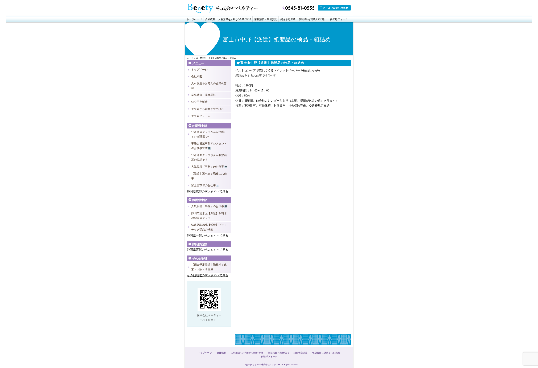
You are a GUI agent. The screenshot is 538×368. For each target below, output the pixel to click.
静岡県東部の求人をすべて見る (207, 191)
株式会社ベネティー (270, 364)
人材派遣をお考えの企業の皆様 (235, 19)
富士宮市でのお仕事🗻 (205, 185)
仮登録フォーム (339, 19)
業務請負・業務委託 (265, 19)
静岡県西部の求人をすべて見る (207, 249)
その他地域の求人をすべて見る (207, 275)
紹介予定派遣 (287, 19)
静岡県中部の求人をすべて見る (207, 235)
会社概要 (210, 19)
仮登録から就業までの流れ (313, 19)
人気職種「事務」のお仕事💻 (209, 166)
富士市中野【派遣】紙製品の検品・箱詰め (272, 62)
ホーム (190, 58)
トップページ (194, 19)
